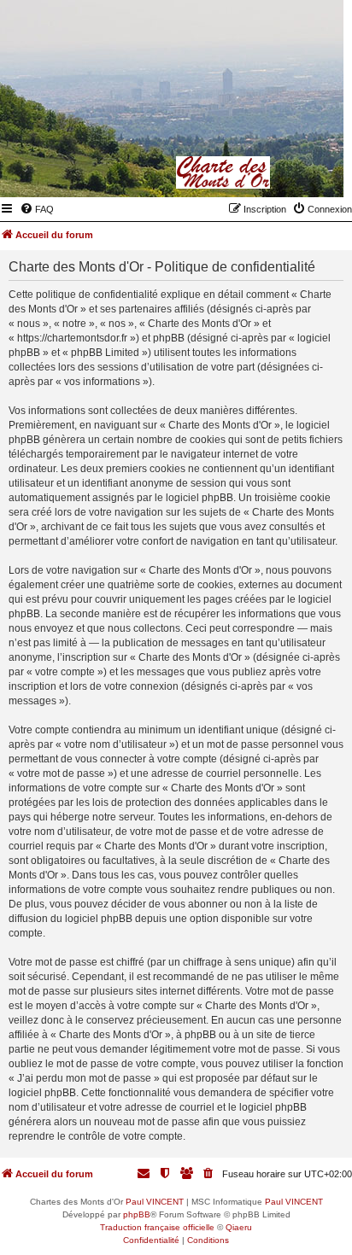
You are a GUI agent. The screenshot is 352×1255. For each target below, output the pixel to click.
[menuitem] (37, 209)
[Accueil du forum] (247, 172)
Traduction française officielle (157, 1227)
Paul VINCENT (155, 1201)
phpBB (136, 1214)
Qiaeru (239, 1227)
